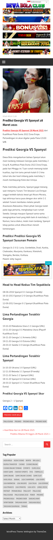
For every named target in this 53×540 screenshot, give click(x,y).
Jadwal (17, 479)
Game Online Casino (24, 476)
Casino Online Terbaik (12, 468)
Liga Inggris (22, 483)
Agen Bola (8, 460)
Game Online (9, 476)
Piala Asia (37, 491)
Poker (32, 495)
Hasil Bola (8, 479)
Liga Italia (33, 483)
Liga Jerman (43, 483)
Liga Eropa (40, 479)
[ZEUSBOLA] (26, 21)
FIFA (31, 472)
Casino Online (32, 464)
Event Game (8, 472)
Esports (26, 468)
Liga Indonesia (9, 483)
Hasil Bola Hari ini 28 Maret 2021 (19, 430)
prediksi (18, 421)
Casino (21, 464)
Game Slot (37, 476)
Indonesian (35, 2)
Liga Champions (28, 479)
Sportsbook (8, 502)
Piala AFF (27, 491)
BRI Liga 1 (36, 460)
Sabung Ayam (34, 499)
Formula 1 (39, 472)
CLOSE (48, 263)
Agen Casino (19, 460)
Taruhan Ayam (21, 502)
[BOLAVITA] (26, 13)
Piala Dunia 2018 (21, 495)
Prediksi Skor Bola (12, 415)
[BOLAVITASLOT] (26, 45)
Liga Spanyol (21, 487)
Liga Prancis (9, 487)
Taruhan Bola (34, 502)
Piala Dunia (8, 421)
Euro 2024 (36, 468)
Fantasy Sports (21, 472)
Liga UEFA (31, 487)
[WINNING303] (26, 29)
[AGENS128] (26, 37)
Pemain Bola (17, 491)
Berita (28, 460)
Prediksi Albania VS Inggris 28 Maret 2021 (29, 434)
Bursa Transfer (10, 464)
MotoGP (7, 491)
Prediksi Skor (41, 421)
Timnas (24, 506)
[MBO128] (26, 53)
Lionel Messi (42, 487)
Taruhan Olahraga (11, 506)
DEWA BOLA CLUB (10, 116)
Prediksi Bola (28, 421)
